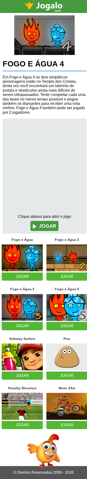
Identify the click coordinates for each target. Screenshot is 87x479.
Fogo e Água (22, 240)
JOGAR (47, 226)
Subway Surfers (22, 339)
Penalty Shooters (22, 388)
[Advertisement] (43, 169)
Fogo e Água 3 (22, 289)
